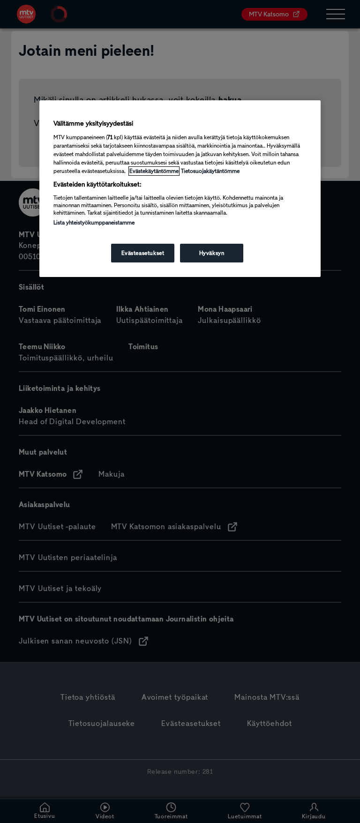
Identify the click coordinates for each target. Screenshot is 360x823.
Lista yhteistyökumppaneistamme (94, 222)
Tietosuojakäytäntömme (210, 171)
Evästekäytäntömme (154, 171)
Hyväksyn (212, 253)
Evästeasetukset (143, 253)
